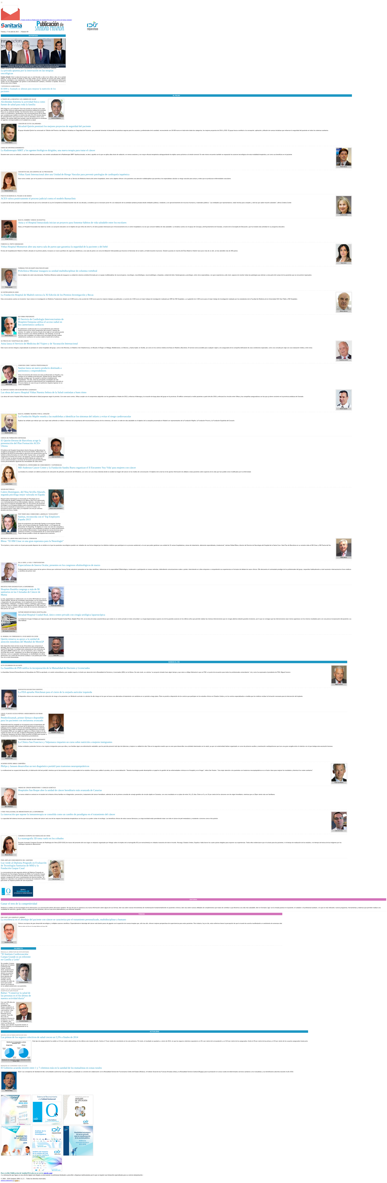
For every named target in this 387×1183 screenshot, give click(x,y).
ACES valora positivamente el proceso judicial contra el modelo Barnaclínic (38, 198)
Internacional (37, 174)
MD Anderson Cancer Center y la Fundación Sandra (44, 467)
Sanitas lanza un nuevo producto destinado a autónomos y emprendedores (40, 369)
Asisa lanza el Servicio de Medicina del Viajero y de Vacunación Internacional (39, 343)
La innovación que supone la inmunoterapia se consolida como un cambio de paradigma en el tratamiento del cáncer (58, 814)
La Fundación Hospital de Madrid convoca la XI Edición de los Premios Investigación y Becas (47, 295)
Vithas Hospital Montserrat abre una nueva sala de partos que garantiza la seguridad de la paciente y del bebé (54, 246)
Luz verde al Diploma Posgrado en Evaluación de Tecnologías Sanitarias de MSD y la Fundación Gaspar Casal (23, 865)
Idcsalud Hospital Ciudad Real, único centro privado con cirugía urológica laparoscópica (61, 614)
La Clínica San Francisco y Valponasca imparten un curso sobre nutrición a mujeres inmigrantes (65, 742)
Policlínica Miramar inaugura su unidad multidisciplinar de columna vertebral (57, 270)
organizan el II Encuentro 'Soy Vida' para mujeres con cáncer (106, 467)
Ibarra (73, 467)
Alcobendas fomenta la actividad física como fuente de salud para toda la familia (23, 103)
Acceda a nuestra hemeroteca (10, 33)
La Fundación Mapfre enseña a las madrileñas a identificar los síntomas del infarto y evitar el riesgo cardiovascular (74, 416)
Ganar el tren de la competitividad (19, 903)
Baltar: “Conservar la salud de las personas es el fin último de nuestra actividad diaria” (16, 996)
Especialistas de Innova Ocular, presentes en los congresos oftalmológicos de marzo (59, 565)
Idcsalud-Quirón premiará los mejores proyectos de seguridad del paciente (54, 126)
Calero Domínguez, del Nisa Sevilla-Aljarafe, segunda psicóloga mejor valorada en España (23, 493)
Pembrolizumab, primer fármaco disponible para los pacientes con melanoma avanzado (22, 719)
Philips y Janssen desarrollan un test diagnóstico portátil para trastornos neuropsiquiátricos (45, 766)
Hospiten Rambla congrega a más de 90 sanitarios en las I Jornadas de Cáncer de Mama (20, 592)
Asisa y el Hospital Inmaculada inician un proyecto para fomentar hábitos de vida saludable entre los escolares (72, 222)
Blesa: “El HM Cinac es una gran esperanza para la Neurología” (32, 541)
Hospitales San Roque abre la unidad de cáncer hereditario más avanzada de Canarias (60, 790)
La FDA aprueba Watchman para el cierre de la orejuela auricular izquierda (55, 692)
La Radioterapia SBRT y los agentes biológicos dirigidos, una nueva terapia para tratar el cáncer (48, 150)
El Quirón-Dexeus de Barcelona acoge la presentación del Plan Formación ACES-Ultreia (21, 443)
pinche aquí (48, 1173)
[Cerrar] (1, 3)
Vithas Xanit (24, 174)
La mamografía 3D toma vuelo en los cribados (41, 838)
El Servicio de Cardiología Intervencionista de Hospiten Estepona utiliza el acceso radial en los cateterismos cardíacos (41, 322)
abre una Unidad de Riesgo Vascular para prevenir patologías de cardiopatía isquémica (86, 174)
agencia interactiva (7, 1180)
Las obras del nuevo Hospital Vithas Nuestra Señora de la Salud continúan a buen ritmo (43, 392)
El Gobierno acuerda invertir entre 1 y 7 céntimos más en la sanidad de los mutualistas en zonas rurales (51, 1068)
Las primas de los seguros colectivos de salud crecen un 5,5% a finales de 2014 (39, 1037)
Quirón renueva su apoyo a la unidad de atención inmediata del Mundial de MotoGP (22, 640)
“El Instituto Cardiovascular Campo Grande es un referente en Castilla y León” (16, 957)
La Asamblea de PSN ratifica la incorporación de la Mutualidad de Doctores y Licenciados (45, 668)
